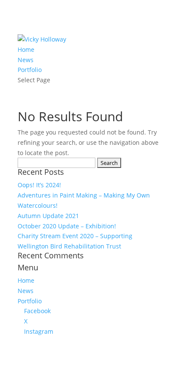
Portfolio (30, 70)
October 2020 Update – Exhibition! (67, 226)
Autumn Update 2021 (48, 216)
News (26, 60)
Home (26, 49)
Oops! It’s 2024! (39, 185)
